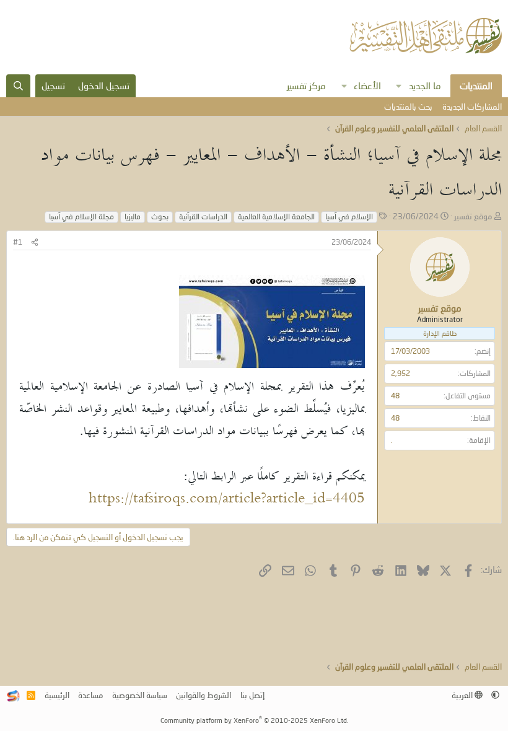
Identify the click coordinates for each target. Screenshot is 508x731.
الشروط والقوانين (203, 695)
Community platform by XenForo (254, 720)
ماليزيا (133, 216)
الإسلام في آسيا (349, 216)
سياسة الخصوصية (139, 695)
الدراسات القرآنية (203, 216)
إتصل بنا (252, 695)
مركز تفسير (306, 85)
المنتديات (476, 85)
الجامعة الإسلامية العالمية (276, 216)
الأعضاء (367, 85)
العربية (463, 695)
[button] (399, 85)
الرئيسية (57, 695)
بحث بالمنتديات (408, 107)
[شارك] (35, 242)
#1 (17, 242)
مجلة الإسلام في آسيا (81, 216)
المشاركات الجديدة (472, 107)
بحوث (160, 216)
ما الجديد (425, 85)
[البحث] (18, 85)
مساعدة (90, 695)
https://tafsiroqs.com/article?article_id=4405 (227, 500)
